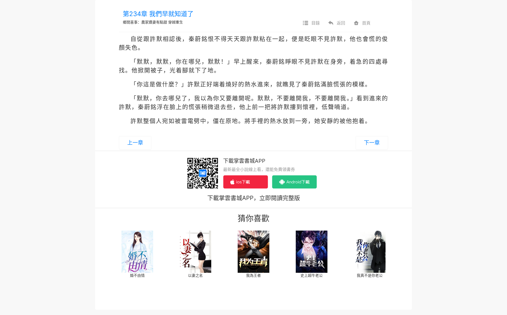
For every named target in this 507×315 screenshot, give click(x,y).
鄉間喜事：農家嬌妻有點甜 (145, 22)
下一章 (372, 143)
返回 (341, 23)
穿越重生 (175, 22)
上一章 (135, 143)
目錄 (315, 23)
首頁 (366, 23)
